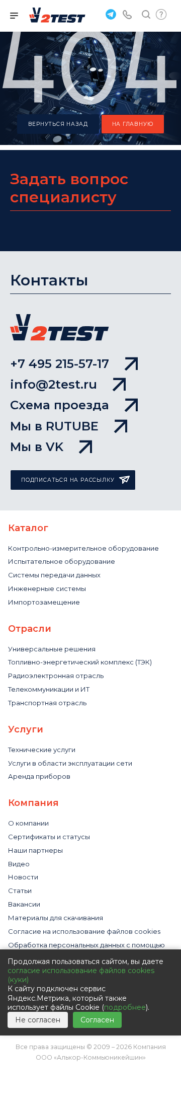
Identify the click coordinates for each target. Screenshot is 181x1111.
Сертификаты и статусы (49, 837)
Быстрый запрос (161, 14)
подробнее (125, 1007)
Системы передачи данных (54, 575)
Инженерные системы (47, 588)
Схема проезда (59, 405)
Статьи (20, 890)
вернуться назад (58, 124)
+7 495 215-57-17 (59, 363)
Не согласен (37, 1019)
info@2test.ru (53, 384)
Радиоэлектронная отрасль (56, 676)
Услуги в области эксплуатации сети (70, 763)
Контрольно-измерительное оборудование (83, 548)
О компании (28, 823)
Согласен (97, 1019)
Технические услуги (41, 750)
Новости (23, 877)
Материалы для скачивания (55, 918)
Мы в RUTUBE (54, 426)
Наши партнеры (35, 850)
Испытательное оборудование (61, 561)
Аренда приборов (39, 776)
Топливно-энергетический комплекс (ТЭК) (80, 662)
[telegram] (110, 14)
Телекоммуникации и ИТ (48, 689)
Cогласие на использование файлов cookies (84, 931)
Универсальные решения (52, 649)
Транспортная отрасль (47, 703)
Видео (19, 864)
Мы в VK (36, 446)
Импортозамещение (44, 602)
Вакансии (24, 904)
